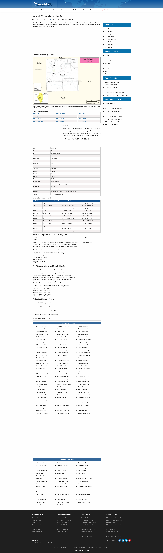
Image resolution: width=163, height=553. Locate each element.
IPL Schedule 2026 (111, 529)
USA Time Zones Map (111, 39)
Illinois (49, 13)
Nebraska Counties (83, 483)
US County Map (109, 34)
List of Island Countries (88, 534)
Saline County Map (62, 397)
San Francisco (108, 66)
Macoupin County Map (63, 376)
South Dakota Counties (63, 497)
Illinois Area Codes (37, 118)
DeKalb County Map (41, 342)
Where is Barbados (37, 524)
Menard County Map (62, 381)
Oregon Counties (40, 494)
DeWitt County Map (62, 342)
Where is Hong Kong (37, 518)
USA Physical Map (110, 42)
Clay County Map (40, 336)
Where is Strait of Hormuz (63, 522)
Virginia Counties (40, 502)
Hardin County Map (62, 355)
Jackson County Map (83, 358)
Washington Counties (63, 502)
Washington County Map (63, 408)
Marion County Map (41, 379)
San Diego (107, 63)
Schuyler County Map (41, 400)
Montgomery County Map (64, 384)
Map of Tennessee (83, 497)
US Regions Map (109, 36)
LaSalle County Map (62, 368)
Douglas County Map (83, 342)
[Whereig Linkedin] (123, 540)
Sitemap (106, 547)
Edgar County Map (62, 344)
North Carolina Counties (84, 489)
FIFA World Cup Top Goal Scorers (114, 116)
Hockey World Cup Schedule (113, 536)
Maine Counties (40, 478)
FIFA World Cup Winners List (112, 111)
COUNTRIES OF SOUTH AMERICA (114, 92)
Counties (55, 13)
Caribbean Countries (87, 531)
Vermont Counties (83, 499)
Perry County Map (40, 389)
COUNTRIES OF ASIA (111, 84)
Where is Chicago (82, 121)
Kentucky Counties (62, 476)
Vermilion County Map (63, 405)
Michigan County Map (41, 481)
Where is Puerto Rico (37, 531)
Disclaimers (91, 547)
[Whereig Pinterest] (129, 540)
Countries (64, 10)
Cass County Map (83, 331)
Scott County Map (62, 400)
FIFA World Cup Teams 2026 (112, 122)
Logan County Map (83, 371)
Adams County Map (41, 326)
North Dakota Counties (42, 491)
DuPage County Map (41, 344)
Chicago (107, 74)
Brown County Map (62, 329)
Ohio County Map (61, 491)
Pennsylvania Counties (63, 494)
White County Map (41, 410)
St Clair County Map (41, 397)
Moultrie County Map (41, 387)
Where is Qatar (36, 522)
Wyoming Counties (62, 505)
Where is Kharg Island (87, 518)
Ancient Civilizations (87, 536)
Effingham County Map (42, 347)
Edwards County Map (84, 344)
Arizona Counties (82, 462)
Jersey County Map (83, 360)
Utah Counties (61, 499)
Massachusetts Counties (85, 478)
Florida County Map (83, 468)
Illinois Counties (40, 473)
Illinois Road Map (60, 121)
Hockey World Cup (104, 10)
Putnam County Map (83, 392)
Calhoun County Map (41, 331)
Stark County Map (40, 402)
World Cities (74, 10)
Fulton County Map (62, 350)
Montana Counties (62, 483)
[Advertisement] (67, 40)
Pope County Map (40, 392)
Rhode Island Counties (84, 494)
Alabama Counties (40, 462)
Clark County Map (83, 334)
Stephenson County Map (63, 402)
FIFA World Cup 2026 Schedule (113, 106)
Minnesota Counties (62, 481)
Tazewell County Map (84, 402)
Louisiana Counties (83, 476)
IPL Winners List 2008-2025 (113, 531)
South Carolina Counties (42, 497)
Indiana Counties (61, 473)
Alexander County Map (63, 326)
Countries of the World (88, 527)
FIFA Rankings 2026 (111, 522)
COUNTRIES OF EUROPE (112, 82)
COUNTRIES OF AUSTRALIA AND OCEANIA (117, 95)
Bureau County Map (83, 329)
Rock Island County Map (84, 394)
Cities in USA (108, 55)
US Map (38, 13)
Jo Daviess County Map (42, 363)
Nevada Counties (40, 486)
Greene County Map (41, 352)
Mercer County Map (83, 381)
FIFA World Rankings (110, 114)
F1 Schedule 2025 (111, 534)
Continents (54, 10)
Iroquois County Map (62, 358)
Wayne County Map (83, 408)
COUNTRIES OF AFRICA (111, 87)
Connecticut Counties (42, 468)
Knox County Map (83, 365)
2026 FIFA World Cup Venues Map (114, 108)
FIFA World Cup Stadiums (112, 124)
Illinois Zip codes (37, 116)
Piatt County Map (61, 389)
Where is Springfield (82, 116)
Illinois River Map (82, 118)
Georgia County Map (41, 470)
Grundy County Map (62, 352)
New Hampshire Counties (85, 486)
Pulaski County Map (62, 392)
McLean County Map (83, 373)
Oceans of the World (87, 520)
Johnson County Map (62, 363)
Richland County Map (62, 394)
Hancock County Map (41, 355)
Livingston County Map (63, 371)
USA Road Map (109, 44)
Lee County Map (40, 371)
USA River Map (109, 47)
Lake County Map (40, 368)
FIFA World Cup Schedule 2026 (114, 518)
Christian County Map (63, 334)
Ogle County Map (61, 387)
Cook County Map (40, 339)
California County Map (63, 465)
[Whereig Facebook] (119, 540)
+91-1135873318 (38, 542)
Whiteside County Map (63, 410)
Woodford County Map (84, 413)
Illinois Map (36, 113)
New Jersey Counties (41, 489)
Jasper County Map (41, 360)
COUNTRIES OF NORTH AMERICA (114, 90)
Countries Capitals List (88, 524)
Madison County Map (83, 376)
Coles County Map (83, 336)
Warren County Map (41, 408)
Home (34, 10)
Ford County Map (82, 347)
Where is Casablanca (62, 529)
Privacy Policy (73, 547)
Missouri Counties (40, 483)
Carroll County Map (62, 331)
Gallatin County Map (83, 350)
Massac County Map (41, 381)
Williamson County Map (42, 413)
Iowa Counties (82, 473)
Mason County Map (83, 379)
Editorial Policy (82, 547)
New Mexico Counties (63, 489)
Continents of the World (88, 529)
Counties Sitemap (61, 534)
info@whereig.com (52, 542)
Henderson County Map (84, 355)
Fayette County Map (62, 347)
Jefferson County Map (63, 360)
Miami (106, 71)
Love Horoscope (61, 527)
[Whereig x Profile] (126, 540)
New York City (109, 60)
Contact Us (64, 547)
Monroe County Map (41, 384)
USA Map (107, 28)
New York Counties (62, 486)
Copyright (99, 547)
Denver (107, 68)
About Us (56, 547)
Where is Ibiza (35, 527)
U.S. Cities (91, 10)
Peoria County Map (83, 387)
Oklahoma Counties (83, 491)
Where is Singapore (37, 520)
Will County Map (82, 410)
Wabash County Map (83, 405)
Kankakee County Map (42, 365)
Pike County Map (82, 389)
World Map (43, 10)
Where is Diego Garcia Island (39, 534)
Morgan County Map (83, 384)
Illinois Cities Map (82, 113)
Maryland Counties (62, 478)
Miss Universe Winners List (64, 520)
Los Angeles (108, 58)
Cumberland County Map (84, 339)
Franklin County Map (41, 350)
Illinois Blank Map (60, 118)
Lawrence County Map (84, 368)
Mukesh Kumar (49, 19)
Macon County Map (41, 376)
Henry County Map (41, 358)
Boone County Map (41, 329)
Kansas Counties (40, 476)
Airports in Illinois (60, 116)
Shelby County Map (83, 400)
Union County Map (41, 405)
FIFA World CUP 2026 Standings (113, 119)
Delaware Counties (62, 468)
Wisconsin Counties (41, 505)
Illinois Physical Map (38, 121)
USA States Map (109, 31)
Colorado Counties (83, 465)
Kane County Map (83, 363)
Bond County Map (83, 326)
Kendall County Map (62, 365)
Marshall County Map (62, 379)
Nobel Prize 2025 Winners (63, 524)
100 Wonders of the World (89, 522)
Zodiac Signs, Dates (62, 531)
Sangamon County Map (84, 397)
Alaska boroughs (61, 462)
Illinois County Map (60, 113)
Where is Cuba (36, 529)
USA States (44, 13)
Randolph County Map (42, 394)
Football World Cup (110, 103)
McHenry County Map (63, 373)
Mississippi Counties (83, 481)
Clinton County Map (62, 336)
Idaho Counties (82, 470)
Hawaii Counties (61, 470)
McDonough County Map (42, 373)
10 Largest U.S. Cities (62, 518)
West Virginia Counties (84, 502)
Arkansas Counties (41, 465)
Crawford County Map (63, 339)
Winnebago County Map (63, 413)
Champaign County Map (42, 334)
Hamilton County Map (84, 352)
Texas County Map (41, 499)
